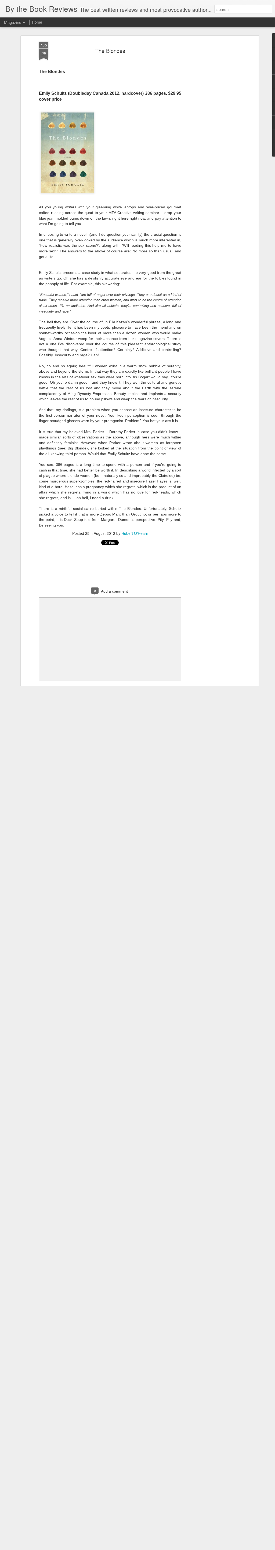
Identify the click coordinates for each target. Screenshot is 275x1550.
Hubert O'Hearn (134, 533)
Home (37, 22)
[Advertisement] (211, 126)
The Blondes (110, 51)
